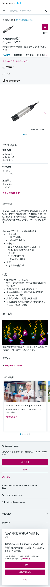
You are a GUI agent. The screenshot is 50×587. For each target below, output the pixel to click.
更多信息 (6, 477)
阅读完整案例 (11, 417)
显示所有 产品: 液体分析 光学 (15, 61)
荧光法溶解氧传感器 (24, 20)
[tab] (7, 55)
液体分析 (9, 20)
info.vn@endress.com (16, 502)
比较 (45, 33)
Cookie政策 (26, 559)
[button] (25, 462)
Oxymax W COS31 (13, 365)
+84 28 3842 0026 (14, 495)
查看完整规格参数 (11, 193)
